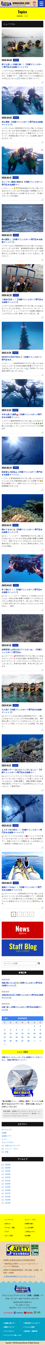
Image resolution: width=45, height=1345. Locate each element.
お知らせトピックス (12, 1145)
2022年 (8, 1177)
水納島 (4, 1133)
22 (34, 1037)
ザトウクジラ (7, 1130)
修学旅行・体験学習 (30, 1331)
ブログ (7, 1231)
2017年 (8, 1193)
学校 (6, 1152)
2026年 (8, 1165)
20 (22, 1037)
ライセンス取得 (29, 1327)
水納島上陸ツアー (10, 1323)
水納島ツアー (7, 1136)
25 (11, 1041)
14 (28, 1033)
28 (28, 1041)
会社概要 (27, 1235)
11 (11, 1033)
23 (40, 1037)
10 (5, 1033)
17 (5, 1037)
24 (5, 1041)
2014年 (8, 1203)
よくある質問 (29, 1227)
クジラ (4, 1139)
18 (11, 1037)
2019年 (8, 1187)
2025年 (8, 1168)
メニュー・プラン (11, 1149)
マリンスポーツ (9, 1331)
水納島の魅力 (29, 1223)
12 (17, 1033)
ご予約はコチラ (30, 1231)
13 (22, 1033)
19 (17, 1037)
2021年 (8, 1181)
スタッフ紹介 (9, 1235)
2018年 (8, 1190)
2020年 (8, 1184)
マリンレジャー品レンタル (12, 1335)
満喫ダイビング (9, 1327)
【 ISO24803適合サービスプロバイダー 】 (19, 1276)
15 (34, 1033)
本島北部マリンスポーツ (32, 1323)
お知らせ (7, 1223)
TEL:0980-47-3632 (22, 1305)
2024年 (8, 1171)
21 (28, 1037)
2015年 (8, 1200)
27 (22, 1041)
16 (40, 1033)
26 (17, 1041)
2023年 (8, 1174)
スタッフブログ (7, 1142)
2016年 (8, 1197)
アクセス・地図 (10, 1227)
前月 (6, 1018)
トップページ (9, 1219)
